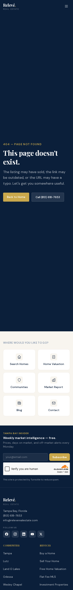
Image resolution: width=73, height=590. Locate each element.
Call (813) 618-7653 (48, 197)
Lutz (6, 561)
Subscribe (59, 457)
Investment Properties (54, 584)
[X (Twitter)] (40, 534)
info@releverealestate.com (20, 520)
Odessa (8, 576)
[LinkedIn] (23, 534)
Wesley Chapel (12, 584)
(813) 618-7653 (12, 515)
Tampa (7, 553)
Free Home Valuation (53, 569)
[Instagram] (15, 534)
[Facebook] (6, 534)
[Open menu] (66, 6)
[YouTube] (32, 534)
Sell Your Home (49, 561)
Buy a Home (47, 553)
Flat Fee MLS (48, 576)
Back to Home (16, 197)
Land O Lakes (11, 569)
